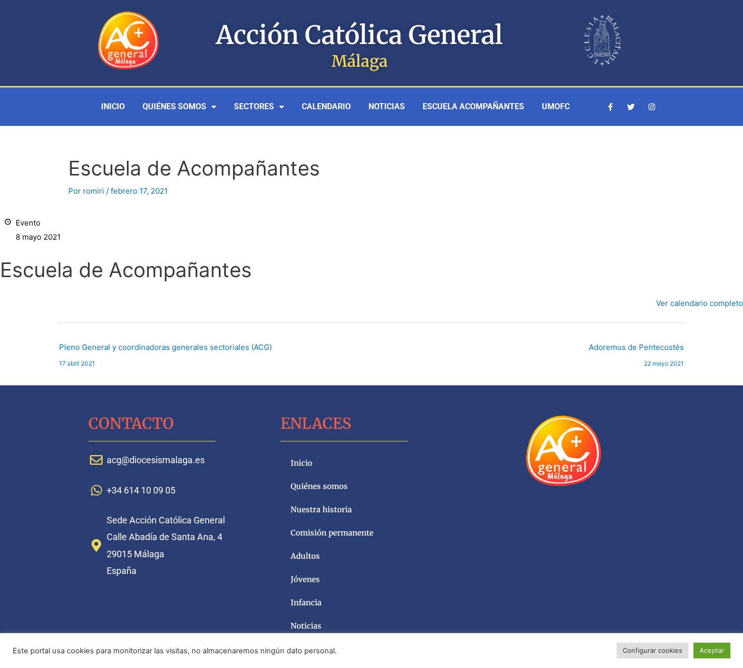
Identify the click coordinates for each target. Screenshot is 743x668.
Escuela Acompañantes (473, 106)
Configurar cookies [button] (652, 650)
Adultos (305, 556)
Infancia (306, 602)
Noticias (386, 106)
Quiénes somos (174, 106)
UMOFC (556, 106)
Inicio (113, 106)
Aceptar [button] (712, 650)
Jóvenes (305, 579)
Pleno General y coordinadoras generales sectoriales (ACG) (165, 349)
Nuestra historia (321, 509)
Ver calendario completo (699, 303)
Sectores (254, 106)
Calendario (326, 106)
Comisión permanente (332, 533)
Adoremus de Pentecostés (636, 349)
